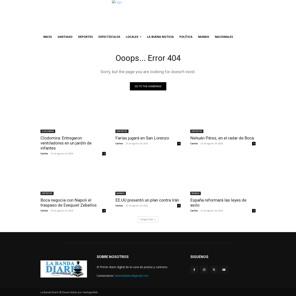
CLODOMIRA (48, 131)
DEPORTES (122, 131)
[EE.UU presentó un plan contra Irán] (148, 179)
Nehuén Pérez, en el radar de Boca (222, 138)
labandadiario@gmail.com (131, 276)
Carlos (44, 153)
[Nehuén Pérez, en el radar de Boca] (223, 116)
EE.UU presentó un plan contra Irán (147, 200)
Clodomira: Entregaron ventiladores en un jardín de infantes (66, 143)
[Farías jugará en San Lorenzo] (148, 116)
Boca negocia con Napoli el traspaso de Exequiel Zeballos (68, 203)
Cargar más (146, 219)
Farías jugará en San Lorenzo (142, 138)
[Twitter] (214, 270)
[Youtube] (224, 270)
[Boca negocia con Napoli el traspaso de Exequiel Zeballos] (73, 179)
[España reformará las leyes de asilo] (223, 179)
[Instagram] (204, 270)
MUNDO (121, 193)
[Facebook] (194, 270)
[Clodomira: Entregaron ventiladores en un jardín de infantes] (73, 116)
